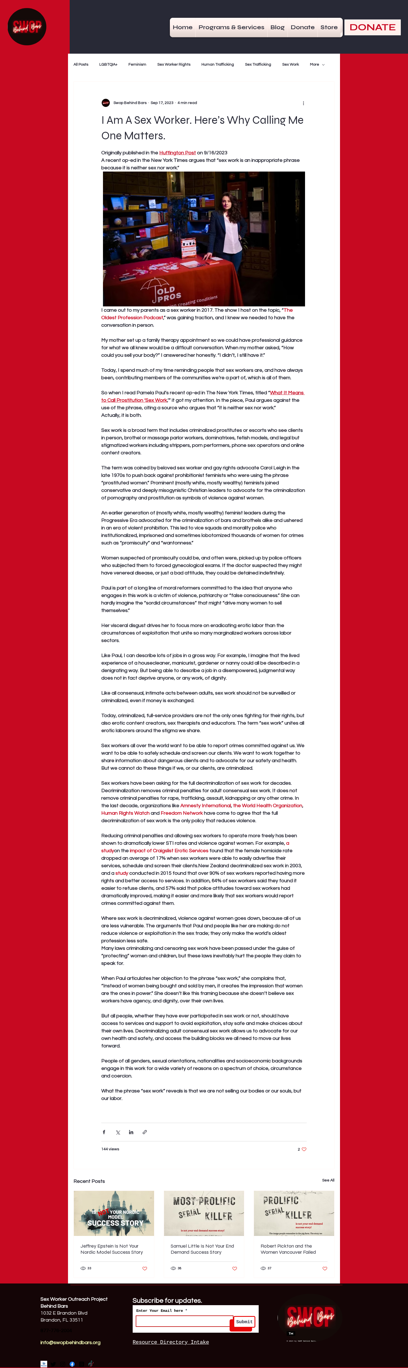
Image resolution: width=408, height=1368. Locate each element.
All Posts (81, 64)
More (314, 64)
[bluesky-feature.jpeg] (44, 1364)
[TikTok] (91, 1364)
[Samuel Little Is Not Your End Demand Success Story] (204, 1213)
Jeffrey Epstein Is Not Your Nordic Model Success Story (111, 1249)
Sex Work (290, 64)
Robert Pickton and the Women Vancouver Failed (288, 1249)
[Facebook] (72, 1364)
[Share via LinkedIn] (131, 1132)
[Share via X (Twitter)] (117, 1132)
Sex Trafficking (258, 64)
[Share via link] (144, 1132)
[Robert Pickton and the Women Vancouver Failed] (294, 1213)
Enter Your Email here (159, 1311)
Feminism (137, 64)
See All (328, 1180)
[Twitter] (53, 1364)
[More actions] (303, 103)
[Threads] (81, 1364)
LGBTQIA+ (108, 64)
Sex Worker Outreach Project (75, 1299)
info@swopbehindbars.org (70, 1342)
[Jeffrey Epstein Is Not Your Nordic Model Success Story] (114, 1213)
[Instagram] (62, 1364)
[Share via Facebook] (104, 1132)
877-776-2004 (56, 1330)
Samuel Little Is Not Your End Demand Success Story (202, 1249)
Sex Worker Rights (173, 64)
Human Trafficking (218, 64)
